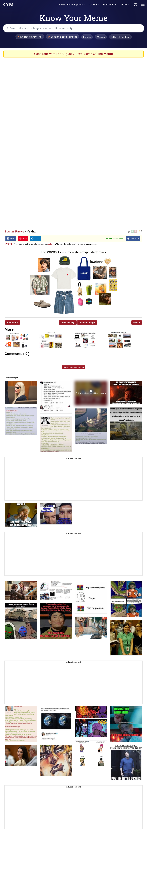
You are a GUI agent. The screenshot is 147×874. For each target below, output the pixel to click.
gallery (51, 244)
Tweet (36, 239)
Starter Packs (14, 231)
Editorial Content (120, 37)
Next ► (136, 322)
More (123, 4)
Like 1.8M (134, 239)
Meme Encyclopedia (71, 4)
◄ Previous (12, 322)
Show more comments (73, 367)
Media (93, 4)
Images (87, 37)
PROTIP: (9, 244)
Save (24, 239)
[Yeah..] (73, 281)
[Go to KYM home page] (7, 5)
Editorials (108, 4)
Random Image (87, 322)
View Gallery (68, 322)
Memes (101, 37)
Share (12, 239)
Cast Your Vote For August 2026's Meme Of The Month (73, 54)
